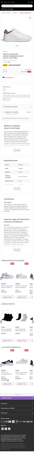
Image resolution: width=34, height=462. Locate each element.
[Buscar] (3, 6)
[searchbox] (19, 6)
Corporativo (4, 403)
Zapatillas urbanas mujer (25, 12)
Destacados (4, 413)
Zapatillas (15, 12)
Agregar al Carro (7, 297)
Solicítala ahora (9, 77)
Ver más (17, 150)
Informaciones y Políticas (8, 408)
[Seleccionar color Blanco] (4, 89)
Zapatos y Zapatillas (5, 12)
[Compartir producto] (30, 18)
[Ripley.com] (9, 2)
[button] (32, 2)
